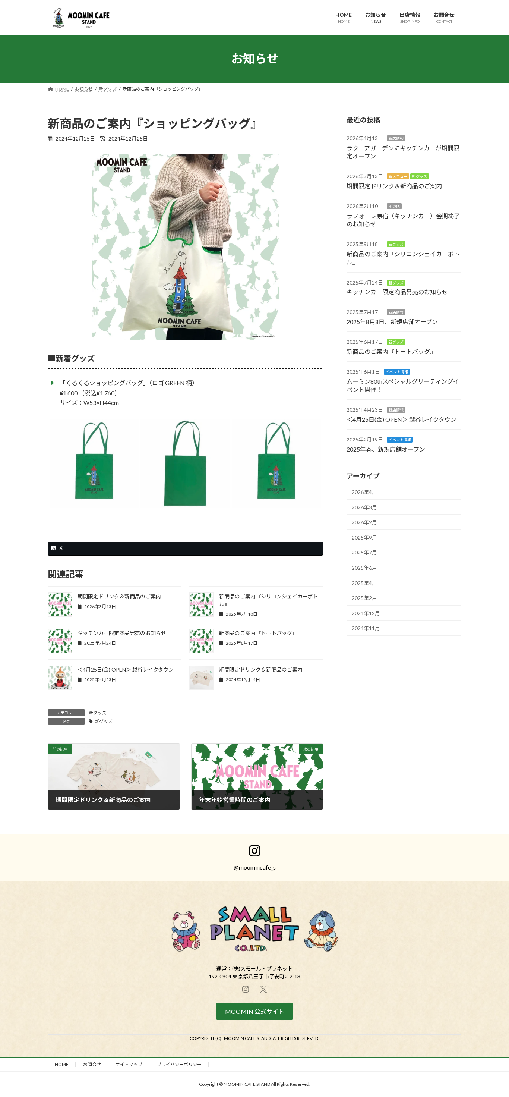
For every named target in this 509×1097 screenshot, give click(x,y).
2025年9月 (364, 537)
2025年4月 (364, 582)
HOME (62, 1064)
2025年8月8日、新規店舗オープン (392, 321)
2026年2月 (364, 522)
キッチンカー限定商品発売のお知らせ (122, 633)
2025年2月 (364, 598)
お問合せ (92, 1064)
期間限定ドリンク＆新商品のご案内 (119, 596)
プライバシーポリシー (179, 1064)
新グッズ (98, 713)
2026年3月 (364, 507)
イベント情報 (397, 372)
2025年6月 (364, 568)
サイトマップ (129, 1064)
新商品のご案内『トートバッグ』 (258, 633)
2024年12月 (366, 613)
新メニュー (398, 176)
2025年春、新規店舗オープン (386, 448)
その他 (394, 206)
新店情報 (396, 138)
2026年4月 (364, 492)
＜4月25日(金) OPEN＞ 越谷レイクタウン (126, 669)
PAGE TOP (490, 1057)
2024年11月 (366, 628)
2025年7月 (364, 552)
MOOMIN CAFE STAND (247, 1038)
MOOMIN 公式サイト (254, 1011)
